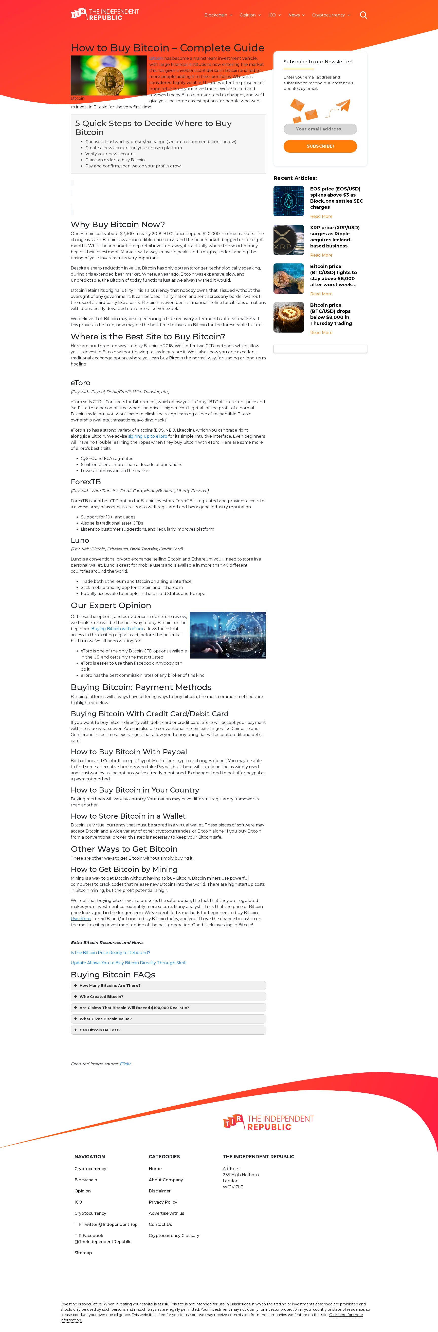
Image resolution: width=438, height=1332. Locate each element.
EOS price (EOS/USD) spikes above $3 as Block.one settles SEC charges (336, 198)
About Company (166, 1179)
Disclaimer (160, 1191)
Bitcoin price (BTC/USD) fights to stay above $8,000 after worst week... (333, 275)
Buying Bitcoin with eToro (117, 628)
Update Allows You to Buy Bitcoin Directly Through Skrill (129, 962)
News (294, 15)
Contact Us (160, 1224)
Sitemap (83, 1252)
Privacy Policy (163, 1202)
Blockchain (216, 15)
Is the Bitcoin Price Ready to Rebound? (110, 952)
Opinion (248, 15)
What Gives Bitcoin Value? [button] (106, 1019)
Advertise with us (166, 1213)
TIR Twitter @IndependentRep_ (107, 1224)
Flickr (125, 1063)
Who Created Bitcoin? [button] (101, 996)
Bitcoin (156, 58)
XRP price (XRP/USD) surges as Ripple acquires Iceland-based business (335, 237)
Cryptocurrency (328, 15)
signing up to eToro (147, 436)
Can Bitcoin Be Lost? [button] (100, 1030)
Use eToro (81, 918)
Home (155, 1168)
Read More (321, 216)
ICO (272, 15)
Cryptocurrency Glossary (174, 1235)
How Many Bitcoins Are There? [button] (110, 985)
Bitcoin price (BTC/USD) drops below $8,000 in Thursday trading (331, 314)
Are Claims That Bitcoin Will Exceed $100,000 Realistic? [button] (134, 1008)
